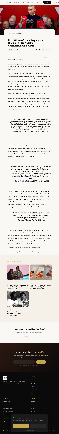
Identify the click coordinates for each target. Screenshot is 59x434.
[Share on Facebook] (40, 49)
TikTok (32, 408)
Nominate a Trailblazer (8, 408)
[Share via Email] (46, 49)
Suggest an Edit (48, 57)
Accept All (20, 426)
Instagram (33, 401)
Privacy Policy (16, 422)
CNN (27, 76)
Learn (37, 2)
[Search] (40, 2)
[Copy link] (49, 49)
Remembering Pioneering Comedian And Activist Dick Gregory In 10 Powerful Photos (18, 313)
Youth (17, 49)
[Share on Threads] (43, 49)
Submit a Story (29, 336)
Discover (9, 2)
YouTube (33, 411)
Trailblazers (17, 2)
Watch (32, 2)
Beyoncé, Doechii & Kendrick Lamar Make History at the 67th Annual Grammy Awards (17, 286)
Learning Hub (34, 389)
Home (9, 33)
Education (11, 49)
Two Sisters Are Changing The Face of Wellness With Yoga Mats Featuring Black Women (40, 286)
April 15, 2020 (43, 131)
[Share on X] (36, 49)
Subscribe (47, 2)
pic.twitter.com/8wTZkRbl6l (34, 217)
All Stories (33, 386)
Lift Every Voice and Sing (8, 411)
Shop (55, 2)
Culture (13, 33)
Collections (25, 2)
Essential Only (38, 426)
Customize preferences (29, 430)
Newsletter (5, 405)
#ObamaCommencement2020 (23, 213)
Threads (33, 405)
